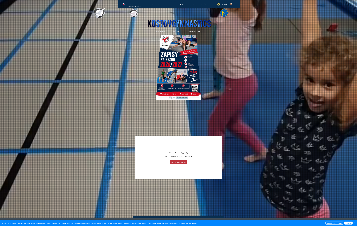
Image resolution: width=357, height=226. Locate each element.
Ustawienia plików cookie (334, 223)
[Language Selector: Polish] (124, 4)
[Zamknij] (355, 223)
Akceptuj (348, 223)
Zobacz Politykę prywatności (189, 223)
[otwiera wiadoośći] (133, 14)
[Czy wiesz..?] (231, 4)
